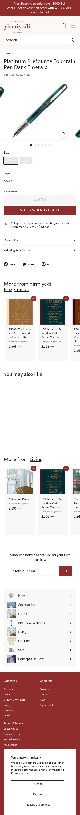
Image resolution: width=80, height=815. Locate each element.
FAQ (42, 699)
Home (7, 53)
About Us (45, 688)
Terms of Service (13, 723)
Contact (44, 694)
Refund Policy (12, 739)
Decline (37, 794)
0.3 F (26, 160)
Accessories (10, 688)
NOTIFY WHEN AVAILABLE (40, 210)
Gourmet (9, 710)
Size (6, 152)
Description (11, 240)
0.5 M (10, 160)
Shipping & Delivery (17, 250)
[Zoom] (63, 134)
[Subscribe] (65, 571)
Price (7, 174)
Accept (38, 783)
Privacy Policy (19, 773)
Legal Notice (11, 728)
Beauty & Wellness (14, 699)
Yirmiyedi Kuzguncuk (17, 74)
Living (36, 460)
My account (46, 705)
